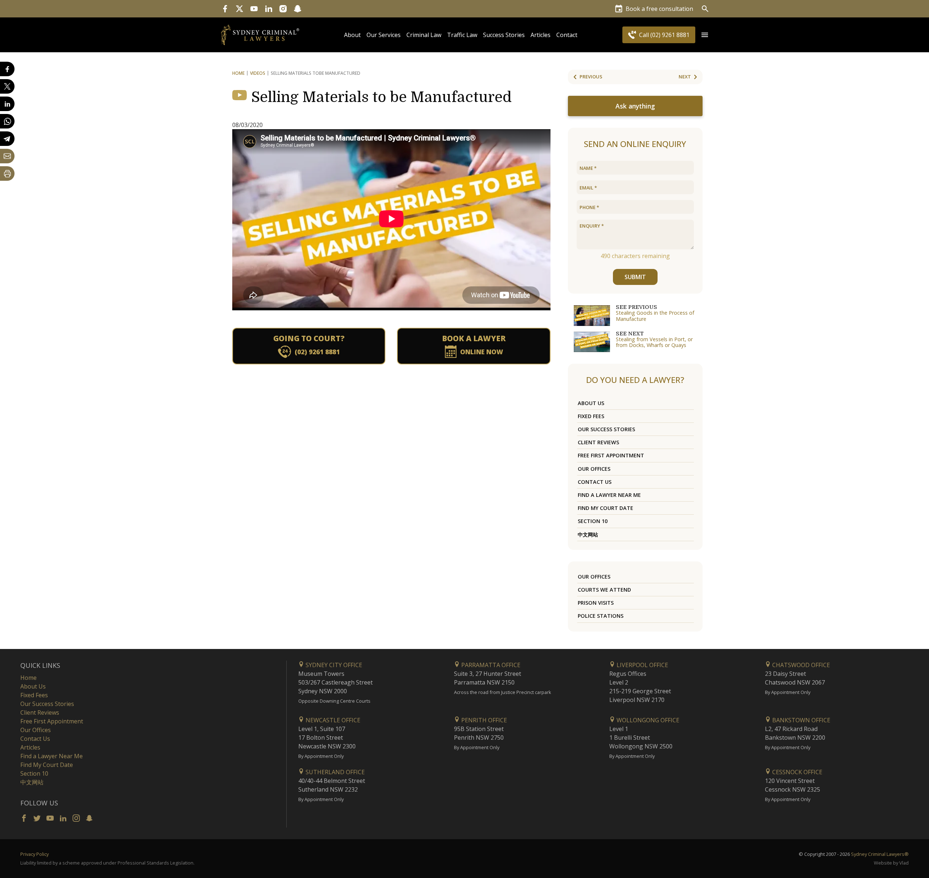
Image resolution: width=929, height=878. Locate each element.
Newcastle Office (332, 720)
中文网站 (588, 534)
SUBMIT (635, 277)
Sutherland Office (334, 772)
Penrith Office (483, 720)
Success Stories (504, 35)
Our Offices (594, 468)
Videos (257, 73)
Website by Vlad (891, 862)
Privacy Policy (34, 854)
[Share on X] (7, 86)
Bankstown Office (800, 720)
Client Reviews (598, 442)
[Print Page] (7, 173)
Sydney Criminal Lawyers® (880, 854)
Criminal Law (423, 35)
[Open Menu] (704, 34)
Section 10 (592, 521)
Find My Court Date (605, 508)
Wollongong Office (647, 720)
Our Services (384, 35)
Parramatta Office (490, 665)
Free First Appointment (611, 455)
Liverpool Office (641, 665)
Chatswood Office (800, 665)
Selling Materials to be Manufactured (381, 97)
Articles (541, 35)
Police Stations (600, 615)
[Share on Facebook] (7, 69)
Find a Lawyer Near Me (609, 494)
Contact (566, 35)
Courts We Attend (604, 589)
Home (238, 73)
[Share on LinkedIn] (7, 104)
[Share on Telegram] (7, 138)
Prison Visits (596, 602)
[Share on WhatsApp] (7, 121)
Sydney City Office (333, 665)
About (352, 35)
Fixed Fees (591, 416)
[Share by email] (7, 156)
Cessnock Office (796, 772)
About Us (591, 403)
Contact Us (594, 481)
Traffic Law (462, 35)
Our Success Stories (606, 429)
